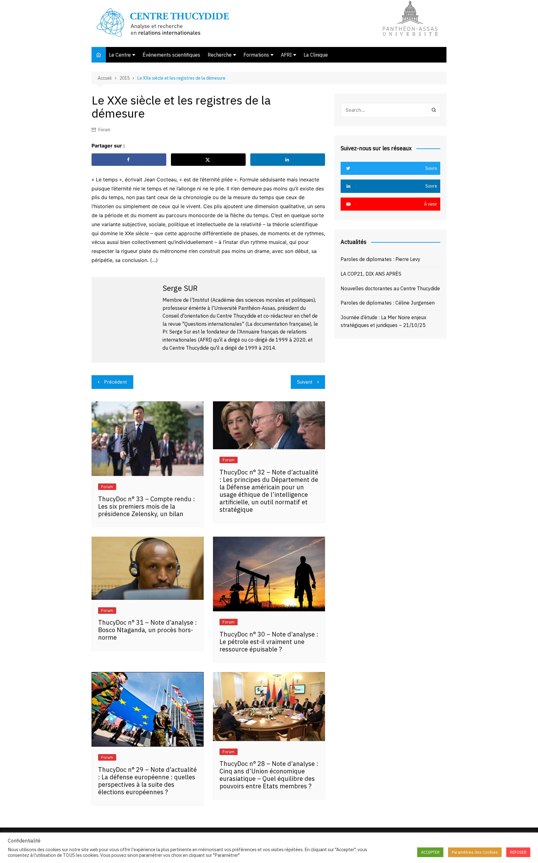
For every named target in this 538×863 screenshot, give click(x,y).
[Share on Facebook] (129, 159)
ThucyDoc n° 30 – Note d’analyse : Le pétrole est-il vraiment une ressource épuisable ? (268, 641)
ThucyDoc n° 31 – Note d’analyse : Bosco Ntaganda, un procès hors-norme (147, 629)
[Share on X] (208, 159)
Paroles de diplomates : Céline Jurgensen (388, 303)
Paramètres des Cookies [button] (475, 852)
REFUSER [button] (518, 852)
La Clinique (316, 55)
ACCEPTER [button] (430, 852)
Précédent (115, 382)
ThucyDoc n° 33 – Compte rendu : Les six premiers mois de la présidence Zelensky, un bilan (146, 506)
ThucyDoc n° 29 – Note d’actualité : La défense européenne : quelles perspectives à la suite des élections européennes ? (147, 780)
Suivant (305, 382)
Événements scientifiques (171, 55)
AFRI (286, 55)
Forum (104, 130)
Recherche (220, 55)
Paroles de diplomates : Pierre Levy (380, 259)
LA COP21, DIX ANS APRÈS (371, 274)
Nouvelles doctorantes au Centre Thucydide (390, 288)
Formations (256, 55)
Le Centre (120, 55)
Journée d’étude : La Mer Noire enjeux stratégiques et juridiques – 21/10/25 (383, 321)
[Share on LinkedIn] (287, 159)
